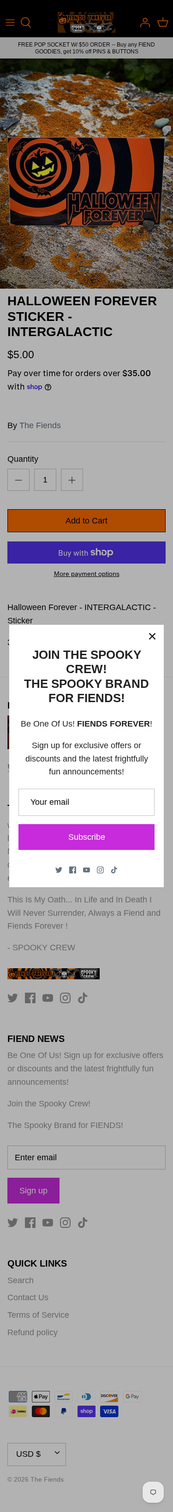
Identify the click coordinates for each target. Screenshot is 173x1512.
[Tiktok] (114, 869)
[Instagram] (100, 869)
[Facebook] (72, 869)
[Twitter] (58, 869)
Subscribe (86, 837)
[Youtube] (86, 869)
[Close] (152, 636)
